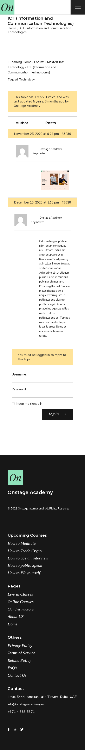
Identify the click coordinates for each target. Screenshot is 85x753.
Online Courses (21, 601)
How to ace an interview (28, 558)
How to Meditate (22, 543)
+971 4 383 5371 (21, 711)
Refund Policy (19, 660)
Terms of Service (21, 653)
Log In (54, 413)
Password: (19, 389)
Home (12, 624)
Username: (19, 374)
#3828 (66, 202)
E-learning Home (20, 62)
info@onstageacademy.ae (26, 704)
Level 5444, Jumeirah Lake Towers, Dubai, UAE (42, 697)
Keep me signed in (29, 404)
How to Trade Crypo (25, 550)
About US (16, 616)
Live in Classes (20, 594)
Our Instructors (21, 609)
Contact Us (17, 675)
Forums (39, 62)
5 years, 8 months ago (48, 101)
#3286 (66, 134)
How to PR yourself (24, 572)
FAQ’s (12, 667)
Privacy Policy (20, 645)
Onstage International (31, 509)
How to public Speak (25, 565)
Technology (27, 80)
